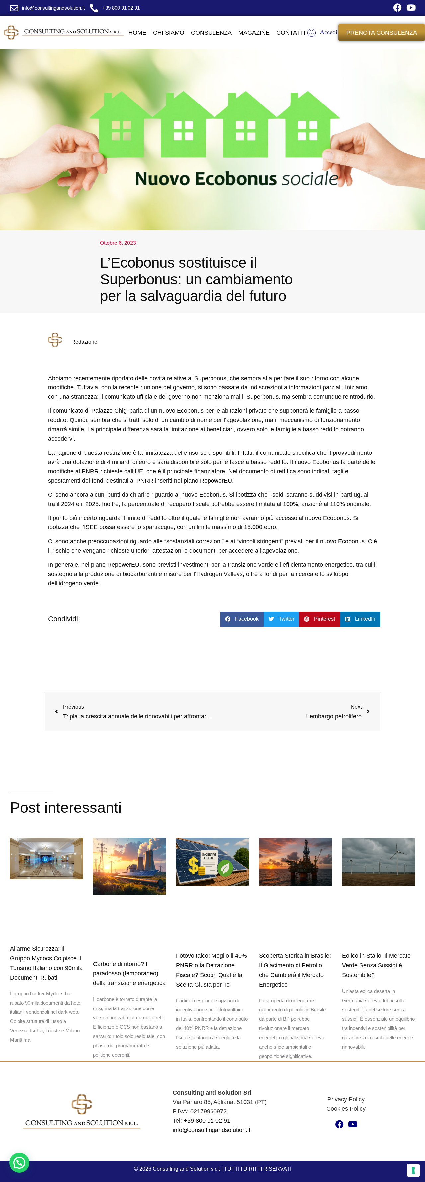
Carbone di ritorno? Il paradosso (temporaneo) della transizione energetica (129, 974)
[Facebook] (397, 7)
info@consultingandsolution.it (211, 1130)
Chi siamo (168, 32)
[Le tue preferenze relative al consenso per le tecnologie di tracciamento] (413, 1170)
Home (137, 32)
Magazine (254, 32)
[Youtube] (411, 7)
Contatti (290, 32)
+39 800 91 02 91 (207, 1120)
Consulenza (211, 32)
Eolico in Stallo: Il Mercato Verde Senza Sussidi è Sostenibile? (376, 965)
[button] (242, 619)
